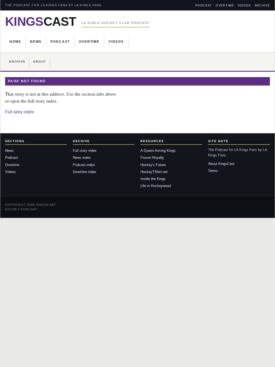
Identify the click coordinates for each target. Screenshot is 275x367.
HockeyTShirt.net (154, 172)
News (36, 42)
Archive (262, 5)
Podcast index (84, 165)
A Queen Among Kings (158, 151)
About (39, 61)
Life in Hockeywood (155, 186)
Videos (244, 5)
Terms (213, 171)
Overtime (225, 5)
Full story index (19, 112)
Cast (40, 21)
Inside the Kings (153, 179)
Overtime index (84, 172)
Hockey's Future (153, 165)
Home (15, 42)
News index (82, 158)
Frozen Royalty (152, 158)
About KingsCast (221, 164)
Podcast (203, 5)
